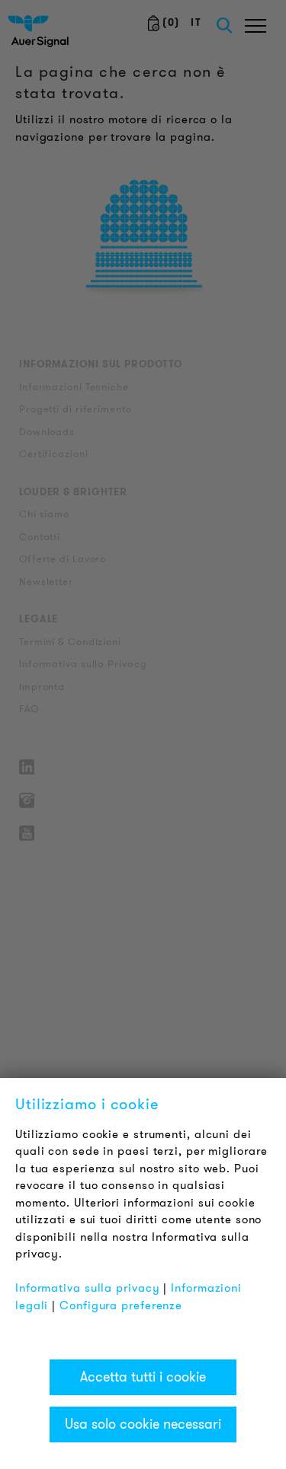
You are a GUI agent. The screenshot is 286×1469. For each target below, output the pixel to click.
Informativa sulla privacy (87, 1288)
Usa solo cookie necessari (143, 1424)
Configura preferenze (120, 1305)
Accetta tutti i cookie (143, 1377)
